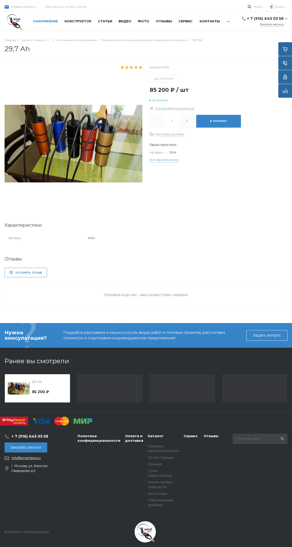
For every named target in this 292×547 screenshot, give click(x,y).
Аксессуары (157, 494)
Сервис (191, 436)
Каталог (156, 436)
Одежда (155, 464)
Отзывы (211, 436)
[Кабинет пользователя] (285, 77)
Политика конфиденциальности (99, 438)
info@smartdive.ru (23, 6)
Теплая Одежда (161, 457)
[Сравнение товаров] (285, 91)
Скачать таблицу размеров (174, 108)
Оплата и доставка (134, 438)
